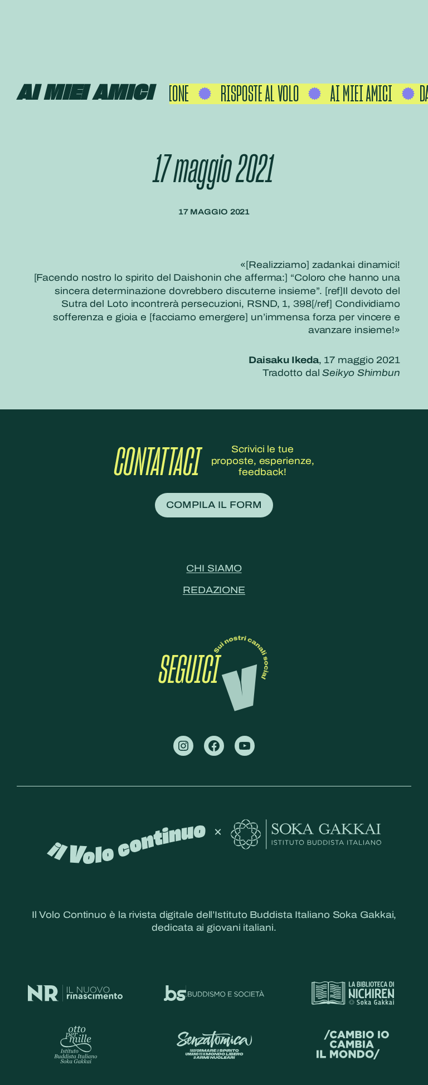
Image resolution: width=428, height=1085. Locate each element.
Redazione (214, 590)
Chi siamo (213, 568)
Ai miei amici (85, 93)
